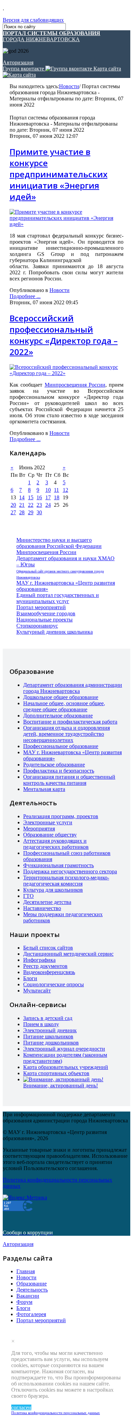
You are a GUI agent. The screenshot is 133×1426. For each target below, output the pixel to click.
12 (65, 490)
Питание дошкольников (51, 1043)
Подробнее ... (25, 296)
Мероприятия (39, 828)
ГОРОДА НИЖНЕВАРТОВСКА (51, 36)
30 (39, 512)
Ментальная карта (44, 789)
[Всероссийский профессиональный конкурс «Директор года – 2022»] (66, 373)
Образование (31, 1283)
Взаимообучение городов (45, 613)
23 (39, 505)
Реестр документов (45, 966)
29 (30, 512)
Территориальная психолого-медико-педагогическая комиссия (66, 881)
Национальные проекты (44, 619)
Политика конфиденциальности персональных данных (55, 1413)
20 (13, 505)
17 (48, 497)
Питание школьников (48, 1036)
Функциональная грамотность (58, 865)
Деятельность (32, 1290)
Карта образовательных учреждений (65, 1067)
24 (48, 505)
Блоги (30, 978)
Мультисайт (37, 990)
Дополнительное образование (58, 715)
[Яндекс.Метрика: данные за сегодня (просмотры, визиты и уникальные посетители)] (25, 1198)
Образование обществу (50, 835)
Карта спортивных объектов (56, 1073)
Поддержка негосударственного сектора (70, 871)
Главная (25, 1271)
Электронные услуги (47, 822)
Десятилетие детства (47, 902)
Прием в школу (41, 1024)
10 (48, 490)
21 (22, 505)
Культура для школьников (53, 890)
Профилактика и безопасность (58, 771)
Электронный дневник (50, 1030)
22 (30, 505)
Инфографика (39, 960)
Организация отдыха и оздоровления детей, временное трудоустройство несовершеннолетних (66, 734)
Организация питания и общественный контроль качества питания (69, 780)
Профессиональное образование (60, 746)
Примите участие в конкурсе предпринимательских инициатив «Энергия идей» (58, 174)
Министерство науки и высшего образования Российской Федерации (59, 543)
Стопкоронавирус (37, 626)
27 (13, 512)
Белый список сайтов (48, 948)
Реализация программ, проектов (60, 816)
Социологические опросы (53, 984)
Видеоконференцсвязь (49, 972)
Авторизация (18, 62)
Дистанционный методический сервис (68, 954)
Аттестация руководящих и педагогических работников (56, 844)
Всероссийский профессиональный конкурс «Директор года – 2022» (64, 334)
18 (56, 497)
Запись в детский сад (47, 1018)
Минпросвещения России (75, 385)
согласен (21, 1407)
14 (22, 497)
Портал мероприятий (41, 607)
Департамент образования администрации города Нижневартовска (72, 688)
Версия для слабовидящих (33, 20)
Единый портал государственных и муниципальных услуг (57, 598)
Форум (24, 1302)
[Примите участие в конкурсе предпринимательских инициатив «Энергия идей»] (66, 224)
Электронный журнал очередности (64, 1049)
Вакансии (27, 1296)
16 (39, 497)
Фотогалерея (31, 1314)
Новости (69, 86)
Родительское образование (54, 764)
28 (22, 512)
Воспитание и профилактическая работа (70, 722)
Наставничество (42, 908)
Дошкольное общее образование (60, 697)
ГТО (28, 896)
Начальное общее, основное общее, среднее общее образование (64, 706)
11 (56, 490)
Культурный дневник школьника (54, 632)
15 (30, 497)
